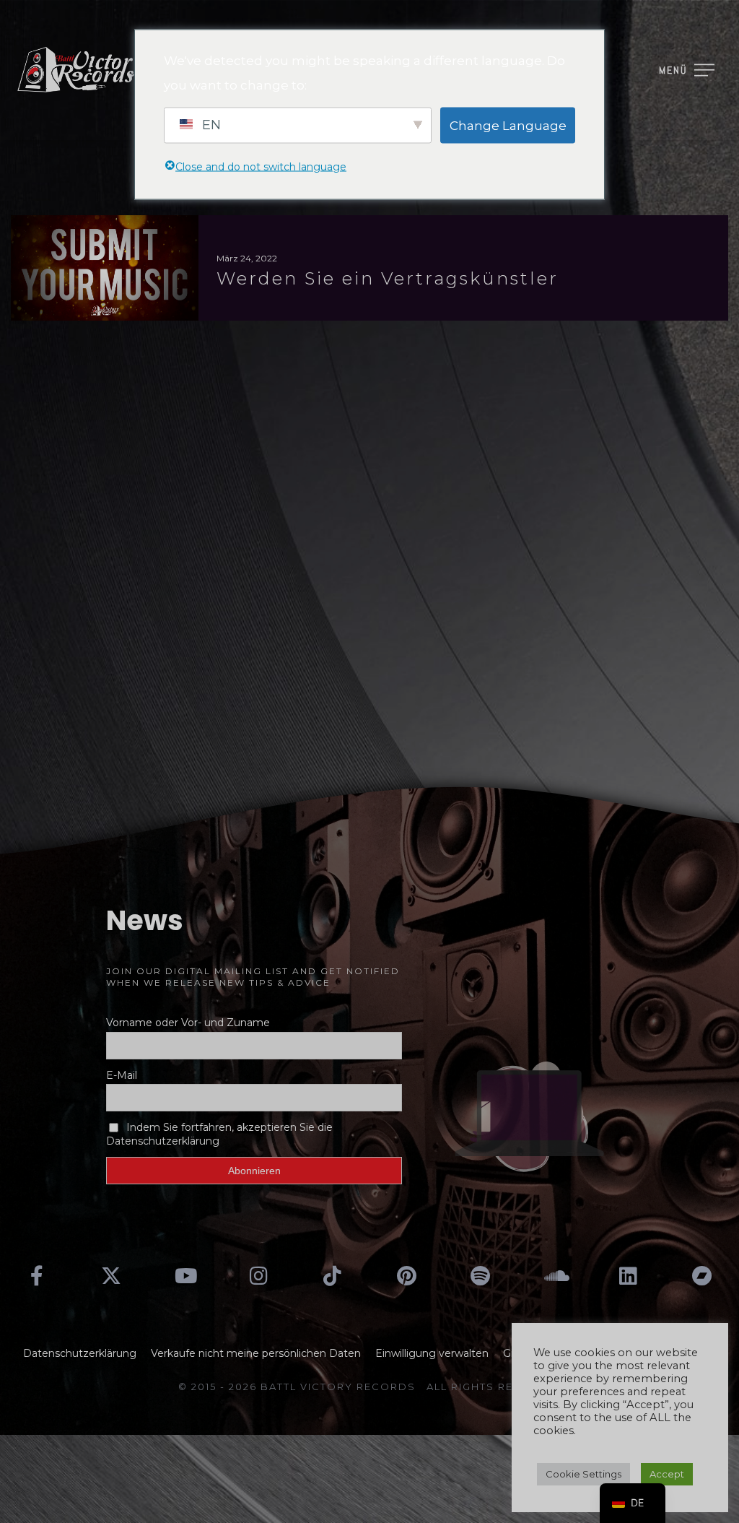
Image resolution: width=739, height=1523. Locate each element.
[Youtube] (185, 1276)
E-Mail (121, 1075)
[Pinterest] (406, 1276)
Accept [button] (667, 1474)
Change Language (508, 125)
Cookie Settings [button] (583, 1474)
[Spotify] (480, 1276)
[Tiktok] (333, 1276)
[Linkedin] (628, 1276)
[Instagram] (258, 1276)
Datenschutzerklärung (79, 1353)
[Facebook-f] (37, 1276)
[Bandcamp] (702, 1276)
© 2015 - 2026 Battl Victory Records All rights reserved (369, 1386)
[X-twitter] (110, 1276)
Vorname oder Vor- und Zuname (188, 1022)
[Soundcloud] (554, 1276)
